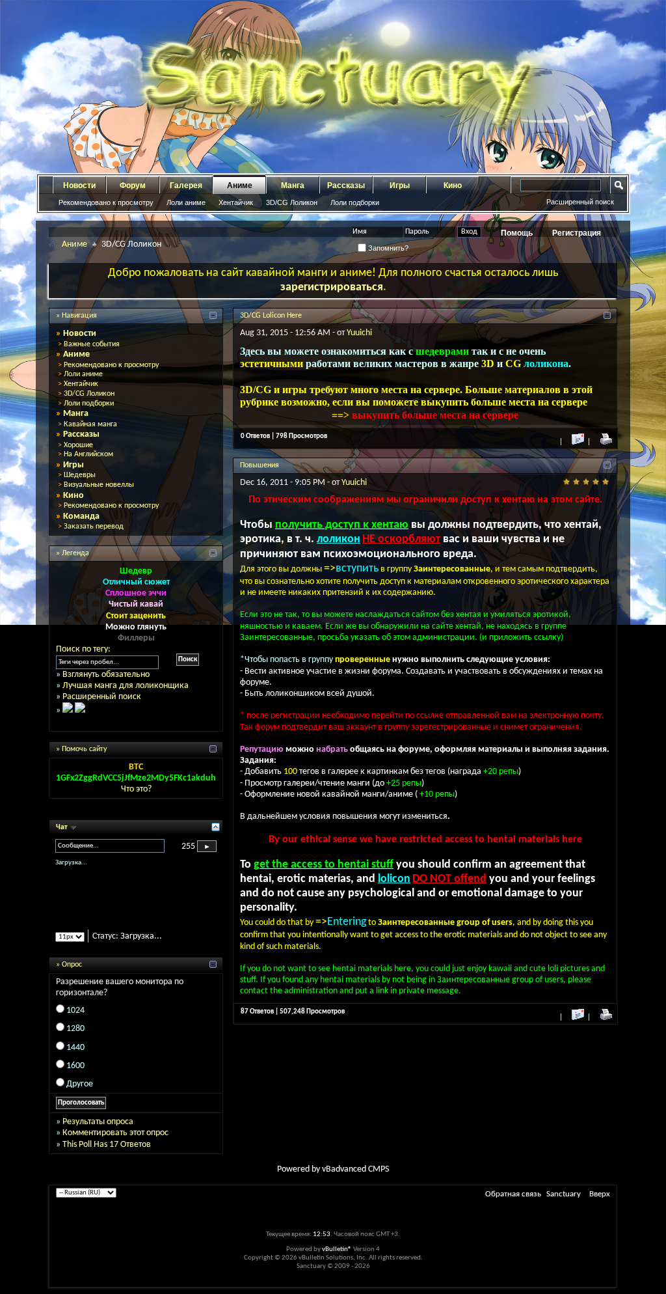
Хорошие (78, 445)
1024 (75, 1010)
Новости (79, 185)
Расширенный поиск (580, 202)
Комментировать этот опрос (115, 1133)
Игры (400, 185)
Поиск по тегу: (83, 649)
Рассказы (346, 185)
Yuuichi (359, 333)
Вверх (599, 1194)
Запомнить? (387, 248)
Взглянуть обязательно (106, 675)
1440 (75, 1048)
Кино (453, 185)
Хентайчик (236, 202)
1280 (75, 1029)
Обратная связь (513, 1194)
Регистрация (576, 233)
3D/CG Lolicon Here (271, 316)
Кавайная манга (90, 424)
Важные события (92, 344)
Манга (292, 185)
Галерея (186, 185)
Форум (133, 185)
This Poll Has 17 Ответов (106, 1144)
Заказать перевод (94, 526)
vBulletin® (337, 1249)
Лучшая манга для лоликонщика (125, 686)
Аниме (239, 185)
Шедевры (80, 475)
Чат (63, 827)
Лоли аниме (186, 202)
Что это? (136, 789)
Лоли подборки (354, 202)
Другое (79, 1084)
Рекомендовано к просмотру (106, 202)
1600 (75, 1066)
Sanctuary (563, 1194)
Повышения (259, 465)
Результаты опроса (97, 1122)
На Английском (88, 454)
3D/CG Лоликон (291, 202)
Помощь (517, 233)
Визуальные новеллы (99, 485)
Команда (81, 516)
